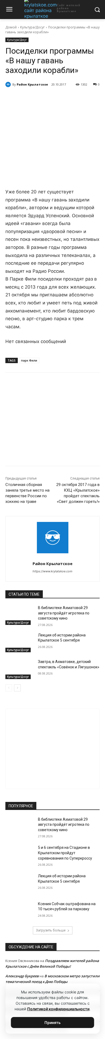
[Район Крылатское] (8, 84)
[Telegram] (40, 98)
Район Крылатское (32, 84)
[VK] (27, 98)
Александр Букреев (22, 976)
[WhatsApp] (52, 98)
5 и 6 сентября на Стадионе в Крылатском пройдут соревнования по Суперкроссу (65, 852)
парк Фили (29, 360)
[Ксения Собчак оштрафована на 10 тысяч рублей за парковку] (19, 911)
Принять (52, 1022)
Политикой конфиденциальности (58, 1009)
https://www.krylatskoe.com (52, 571)
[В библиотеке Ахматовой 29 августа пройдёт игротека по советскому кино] (19, 615)
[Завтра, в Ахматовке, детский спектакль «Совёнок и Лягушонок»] (19, 669)
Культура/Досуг (32, 27)
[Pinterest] (65, 98)
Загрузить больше (51, 930)
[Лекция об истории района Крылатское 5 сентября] (19, 643)
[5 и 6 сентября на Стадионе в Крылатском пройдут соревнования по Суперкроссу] (19, 855)
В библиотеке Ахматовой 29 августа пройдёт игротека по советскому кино (63, 613)
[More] (77, 98)
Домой (11, 27)
